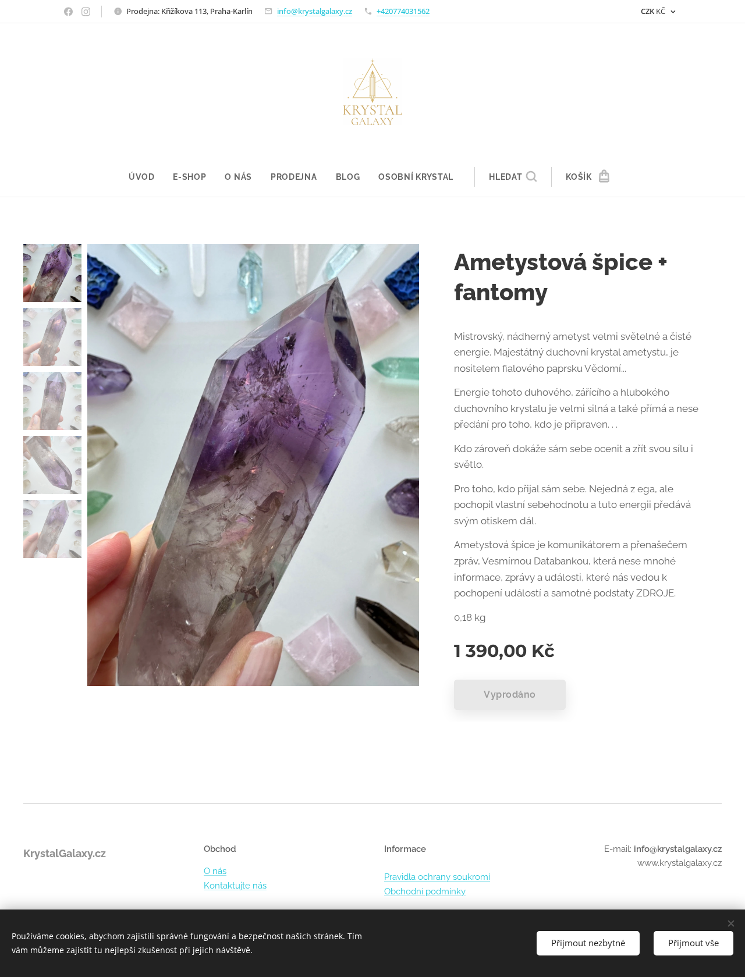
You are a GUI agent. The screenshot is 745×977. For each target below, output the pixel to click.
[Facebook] (68, 12)
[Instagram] (86, 12)
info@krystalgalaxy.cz (314, 11)
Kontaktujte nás (235, 885)
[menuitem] (146, 176)
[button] (512, 176)
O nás (215, 871)
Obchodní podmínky (425, 891)
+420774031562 (403, 11)
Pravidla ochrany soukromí (437, 877)
